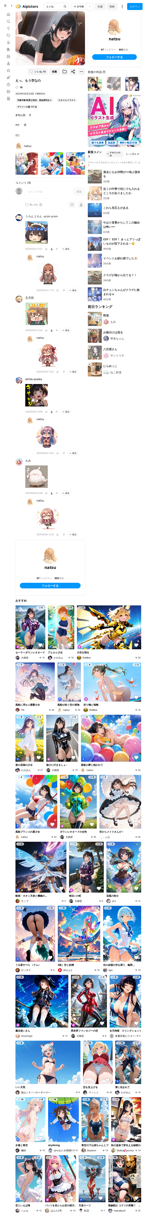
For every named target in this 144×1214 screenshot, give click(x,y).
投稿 (112, 6)
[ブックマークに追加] (64, 71)
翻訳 (17, 135)
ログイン (135, 6)
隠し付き (34, 204)
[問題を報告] (56, 248)
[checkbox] (26, 204)
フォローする (50, 586)
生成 (100, 6)
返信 (67, 248)
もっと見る (131, 153)
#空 (17, 124)
